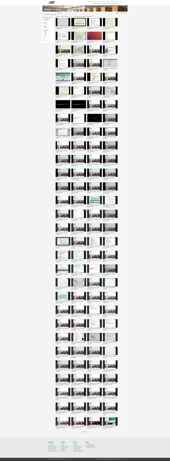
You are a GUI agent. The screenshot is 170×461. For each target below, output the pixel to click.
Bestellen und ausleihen (52, 446)
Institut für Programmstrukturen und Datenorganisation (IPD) (82, 16)
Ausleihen (104, 3)
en (121, 1)
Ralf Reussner (58, 29)
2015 (45, 36)
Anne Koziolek (58, 125)
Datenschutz (104, 1)
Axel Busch (88, 111)
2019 (45, 32)
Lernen (108, 3)
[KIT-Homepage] (51, 2)
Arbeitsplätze (63, 448)
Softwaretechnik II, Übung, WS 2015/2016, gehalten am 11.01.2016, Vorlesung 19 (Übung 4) (110, 398)
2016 (45, 35)
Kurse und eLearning (52, 448)
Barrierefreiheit (109, 1)
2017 (45, 34)
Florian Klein (114, 207)
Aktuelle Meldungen (76, 448)
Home (89, 1)
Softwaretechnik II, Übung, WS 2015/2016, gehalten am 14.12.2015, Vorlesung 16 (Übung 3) (109, 412)
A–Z (119, 3)
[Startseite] (121, 3)
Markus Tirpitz (78, 125)
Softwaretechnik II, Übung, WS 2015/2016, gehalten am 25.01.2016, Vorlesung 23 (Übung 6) (62, 398)
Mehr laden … (85, 431)
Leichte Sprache (93, 1)
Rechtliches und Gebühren (77, 450)
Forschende (100, 3)
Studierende (95, 3)
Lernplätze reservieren (64, 446)
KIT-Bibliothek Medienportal (62, 9)
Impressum (99, 1)
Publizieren (112, 3)
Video (45, 40)
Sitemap (113, 1)
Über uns (116, 3)
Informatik (45, 27)
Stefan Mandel (73, 125)
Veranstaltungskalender (77, 446)
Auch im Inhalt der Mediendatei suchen (50, 14)
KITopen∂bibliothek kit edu (90, 446)
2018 (45, 33)
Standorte (62, 450)
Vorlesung (45, 20)
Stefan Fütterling (109, 207)
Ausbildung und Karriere (52, 450)
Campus (62, 16)
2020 (45, 31)
